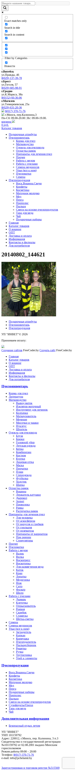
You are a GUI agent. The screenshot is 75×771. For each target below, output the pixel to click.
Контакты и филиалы (22, 242)
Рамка (19, 507)
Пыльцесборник (26, 645)
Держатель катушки (28, 494)
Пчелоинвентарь (19, 137)
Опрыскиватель (26, 605)
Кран (19, 573)
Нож (19, 583)
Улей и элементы (26, 658)
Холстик (21, 481)
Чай (18, 216)
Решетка (21, 648)
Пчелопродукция (19, 180)
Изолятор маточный (28, 406)
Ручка (19, 651)
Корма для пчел (25, 140)
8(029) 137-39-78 (11, 78)
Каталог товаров (11, 128)
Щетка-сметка (24, 619)
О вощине (15, 229)
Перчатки (22, 468)
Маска (20, 465)
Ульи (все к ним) (26, 170)
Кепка (19, 448)
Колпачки (22, 412)
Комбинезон (23, 452)
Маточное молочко (28, 193)
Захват (20, 501)
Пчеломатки (23, 173)
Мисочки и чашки (27, 422)
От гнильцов (24, 527)
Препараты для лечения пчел (34, 154)
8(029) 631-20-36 (11, 107)
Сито (19, 586)
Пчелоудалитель (26, 641)
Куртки (20, 458)
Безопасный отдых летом (24, 725)
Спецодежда (23, 475)
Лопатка (21, 576)
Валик (20, 553)
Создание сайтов (11, 350)
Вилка (20, 556)
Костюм (21, 455)
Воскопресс (23, 560)
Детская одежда (25, 445)
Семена (20, 176)
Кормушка (22, 638)
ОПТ (12, 232)
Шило (19, 592)
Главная (14, 222)
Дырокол (21, 498)
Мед (18, 196)
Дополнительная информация (25, 718)
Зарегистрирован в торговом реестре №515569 (30, 767)
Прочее (20, 157)
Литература (16, 396)
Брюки (20, 439)
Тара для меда (24, 212)
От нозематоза (25, 530)
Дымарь (21, 599)
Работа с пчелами (27, 163)
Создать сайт (48, 350)
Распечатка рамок (27, 511)
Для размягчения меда (30, 566)
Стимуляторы (24, 540)
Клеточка (22, 602)
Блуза (19, 435)
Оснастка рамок (26, 150)
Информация (17, 239)
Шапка (20, 484)
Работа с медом (25, 160)
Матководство (25, 144)
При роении (23, 537)
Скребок (21, 612)
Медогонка (23, 579)
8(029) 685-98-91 (11, 87)
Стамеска (22, 615)
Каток (19, 569)
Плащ (19, 471)
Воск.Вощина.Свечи (29, 183)
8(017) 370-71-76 (15, 111)
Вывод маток (24, 403)
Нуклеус (21, 426)
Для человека (24, 517)
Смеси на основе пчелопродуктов (37, 209)
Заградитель (23, 632)
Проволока (23, 504)
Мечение (21, 419)
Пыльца (21, 206)
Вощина (21, 491)
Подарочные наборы (29, 219)
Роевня (20, 609)
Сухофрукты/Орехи (21, 705)
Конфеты (21, 186)
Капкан (20, 635)
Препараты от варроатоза (32, 534)
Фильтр (20, 589)
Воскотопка (23, 563)
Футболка (22, 478)
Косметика (22, 190)
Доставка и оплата (20, 235)
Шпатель (21, 429)
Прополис (22, 203)
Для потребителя (19, 245)
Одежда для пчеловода (30, 147)
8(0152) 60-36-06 (11, 97)
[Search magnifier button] (4, 8)
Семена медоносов (27, 167)
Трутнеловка (24, 655)
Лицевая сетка (25, 462)
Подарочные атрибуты (23, 134)
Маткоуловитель (26, 416)
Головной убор (25, 442)
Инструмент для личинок (32, 409)
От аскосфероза (25, 520)
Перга (19, 199)
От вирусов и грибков (30, 524)
